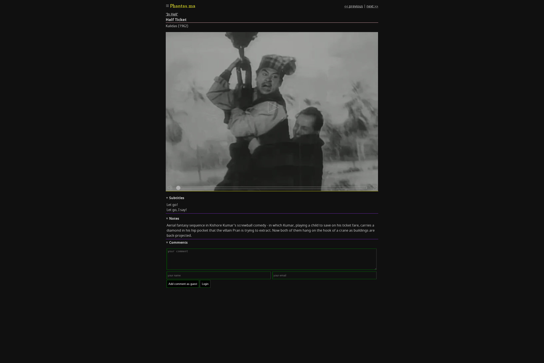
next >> (372, 6)
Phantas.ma (183, 6)
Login (205, 284)
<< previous (353, 6)
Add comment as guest (183, 284)
